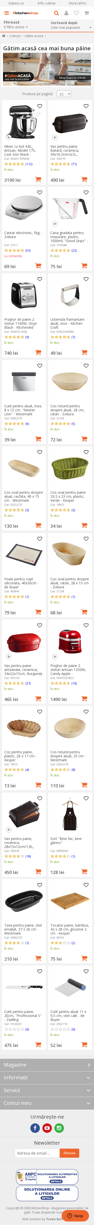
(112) (28, 164)
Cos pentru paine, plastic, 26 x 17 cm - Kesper (20, 756)
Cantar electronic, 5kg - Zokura (23, 234)
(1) (27, 596)
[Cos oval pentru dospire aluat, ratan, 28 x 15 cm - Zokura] (70, 555)
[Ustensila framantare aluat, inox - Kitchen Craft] (70, 295)
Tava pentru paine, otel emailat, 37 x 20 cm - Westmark (23, 929)
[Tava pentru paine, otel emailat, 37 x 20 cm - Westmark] (24, 901)
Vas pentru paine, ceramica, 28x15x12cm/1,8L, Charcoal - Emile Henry (22, 844)
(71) (74, 164)
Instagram (59, 1128)
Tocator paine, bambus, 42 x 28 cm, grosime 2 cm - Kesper (69, 929)
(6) (27, 423)
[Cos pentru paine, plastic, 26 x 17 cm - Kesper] (24, 728)
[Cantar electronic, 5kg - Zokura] (24, 208)
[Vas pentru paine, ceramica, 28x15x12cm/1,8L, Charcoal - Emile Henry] (24, 814)
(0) (27, 1029)
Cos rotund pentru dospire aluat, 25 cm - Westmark (68, 756)
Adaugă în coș (38, 178)
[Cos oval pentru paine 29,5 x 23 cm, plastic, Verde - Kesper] (70, 468)
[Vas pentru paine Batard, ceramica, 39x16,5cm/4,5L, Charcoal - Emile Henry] (70, 122)
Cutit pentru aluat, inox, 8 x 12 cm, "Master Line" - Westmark (23, 410)
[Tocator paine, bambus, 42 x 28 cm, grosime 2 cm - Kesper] (70, 901)
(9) (27, 337)
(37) (28, 683)
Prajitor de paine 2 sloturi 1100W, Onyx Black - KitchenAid (20, 323)
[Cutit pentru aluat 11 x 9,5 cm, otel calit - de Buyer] (70, 987)
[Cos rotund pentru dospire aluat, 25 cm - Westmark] (70, 728)
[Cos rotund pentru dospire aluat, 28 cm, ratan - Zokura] (70, 382)
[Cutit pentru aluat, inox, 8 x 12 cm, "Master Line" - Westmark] (24, 382)
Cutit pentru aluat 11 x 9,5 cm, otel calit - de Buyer (68, 1015)
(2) (73, 943)
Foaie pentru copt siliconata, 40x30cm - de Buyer (21, 583)
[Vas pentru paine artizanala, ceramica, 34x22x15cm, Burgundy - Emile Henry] (24, 641)
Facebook (35, 1128)
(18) (28, 856)
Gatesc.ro (16, 3)
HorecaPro (77, 3)
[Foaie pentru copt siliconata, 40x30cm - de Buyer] (24, 555)
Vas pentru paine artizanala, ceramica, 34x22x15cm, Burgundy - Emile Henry (23, 671)
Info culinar (47, 3)
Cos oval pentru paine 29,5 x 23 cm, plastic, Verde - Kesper (68, 496)
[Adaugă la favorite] (40, 106)
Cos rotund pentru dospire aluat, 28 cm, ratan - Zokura (67, 410)
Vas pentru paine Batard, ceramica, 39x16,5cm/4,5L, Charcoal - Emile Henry (68, 152)
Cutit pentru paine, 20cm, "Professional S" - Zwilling (23, 1015)
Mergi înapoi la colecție (72, 77)
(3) (27, 510)
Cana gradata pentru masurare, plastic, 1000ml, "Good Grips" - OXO (69, 238)
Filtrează (11, 22)
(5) (73, 423)
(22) (74, 250)
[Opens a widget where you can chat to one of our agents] (75, 1216)
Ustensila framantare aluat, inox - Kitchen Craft (67, 323)
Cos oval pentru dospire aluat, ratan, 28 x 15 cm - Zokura (69, 583)
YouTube (47, 1128)
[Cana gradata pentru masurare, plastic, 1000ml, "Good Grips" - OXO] (70, 208)
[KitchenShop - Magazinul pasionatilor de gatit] (25, 13)
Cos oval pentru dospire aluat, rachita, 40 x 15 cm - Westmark (23, 496)
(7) (73, 337)
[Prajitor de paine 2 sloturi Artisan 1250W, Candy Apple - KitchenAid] (70, 641)
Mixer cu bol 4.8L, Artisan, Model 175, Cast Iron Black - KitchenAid (20, 152)
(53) (28, 250)
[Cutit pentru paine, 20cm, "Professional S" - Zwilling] (24, 987)
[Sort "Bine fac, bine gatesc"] (70, 814)
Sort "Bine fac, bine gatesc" (66, 840)
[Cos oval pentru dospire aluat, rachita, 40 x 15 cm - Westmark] (24, 468)
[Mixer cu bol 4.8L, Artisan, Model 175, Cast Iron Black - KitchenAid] (24, 122)
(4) (27, 769)
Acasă (3, 37)
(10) (74, 683)
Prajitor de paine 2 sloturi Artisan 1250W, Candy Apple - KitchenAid (68, 671)
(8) (73, 769)
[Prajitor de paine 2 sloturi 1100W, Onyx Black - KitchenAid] (24, 295)
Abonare (69, 1153)
